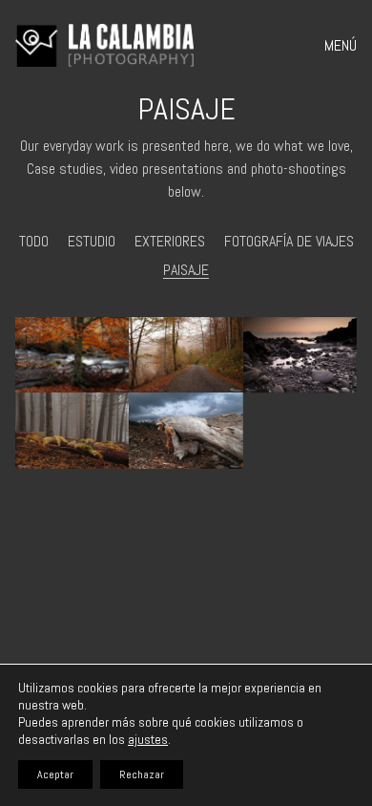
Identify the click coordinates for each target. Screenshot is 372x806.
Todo (34, 241)
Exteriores (169, 241)
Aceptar (55, 774)
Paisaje (186, 270)
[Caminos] (185, 355)
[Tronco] (185, 430)
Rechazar (141, 774)
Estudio (91, 241)
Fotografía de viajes (289, 241)
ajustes (148, 739)
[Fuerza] (72, 355)
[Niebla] (72, 430)
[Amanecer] (300, 355)
